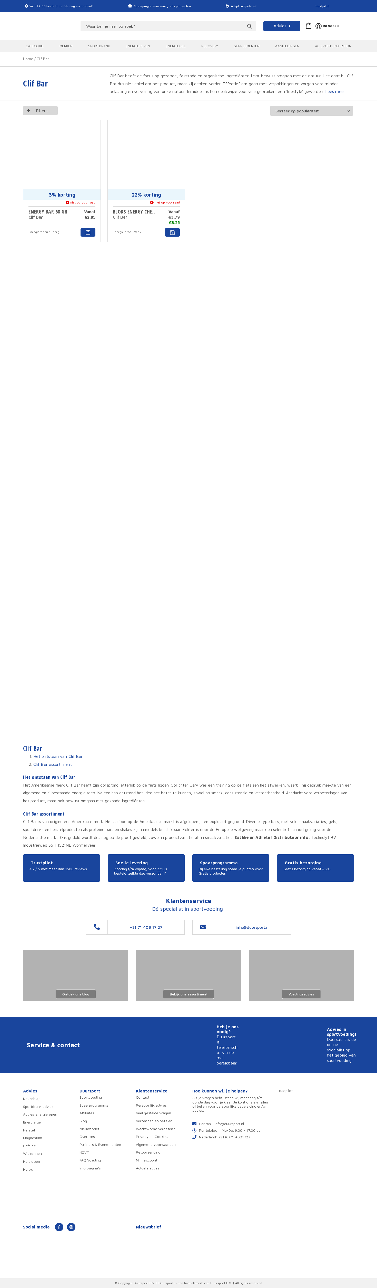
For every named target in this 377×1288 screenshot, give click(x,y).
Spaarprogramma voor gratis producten (162, 6)
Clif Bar (35, 217)
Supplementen (247, 46)
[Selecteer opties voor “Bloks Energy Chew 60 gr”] (172, 232)
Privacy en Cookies (152, 1136)
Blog (83, 1121)
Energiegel (176, 46)
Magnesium (32, 1138)
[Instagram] (71, 1227)
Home (28, 59)
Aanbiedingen (287, 46)
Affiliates (87, 1113)
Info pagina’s (90, 1168)
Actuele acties (147, 1168)
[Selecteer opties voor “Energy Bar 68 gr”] (88, 232)
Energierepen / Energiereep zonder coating (45, 232)
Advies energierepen (40, 1114)
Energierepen (138, 46)
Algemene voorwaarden (156, 1144)
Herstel (29, 1130)
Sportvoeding (91, 1097)
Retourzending (148, 1152)
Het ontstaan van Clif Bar (58, 756)
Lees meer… (336, 91)
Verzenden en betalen (154, 1121)
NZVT (84, 1152)
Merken (66, 46)
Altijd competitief (243, 6)
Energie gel (32, 1122)
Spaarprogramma (94, 1105)
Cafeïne (29, 1146)
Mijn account (146, 1160)
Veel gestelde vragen (153, 1113)
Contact (142, 1097)
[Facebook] (59, 1227)
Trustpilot (322, 6)
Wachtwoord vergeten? (155, 1129)
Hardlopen (31, 1161)
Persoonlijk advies (151, 1105)
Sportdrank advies (38, 1106)
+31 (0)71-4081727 (234, 1137)
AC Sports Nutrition (333, 46)
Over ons (87, 1136)
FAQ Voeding (90, 1160)
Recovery (210, 46)
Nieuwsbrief (89, 1129)
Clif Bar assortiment (52, 764)
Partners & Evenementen (100, 1144)
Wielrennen (32, 1153)
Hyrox (28, 1169)
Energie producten (126, 232)
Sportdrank (99, 46)
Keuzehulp (32, 1098)
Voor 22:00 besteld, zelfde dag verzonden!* (61, 6)
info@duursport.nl (229, 1123)
